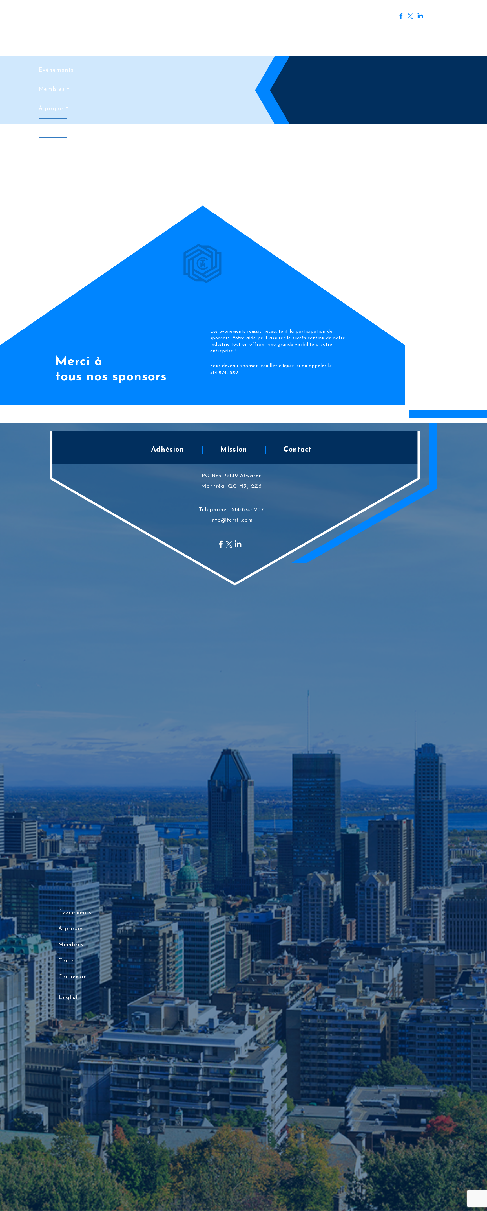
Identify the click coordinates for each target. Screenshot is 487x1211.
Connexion (440, 17)
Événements (53, 70)
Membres (52, 89)
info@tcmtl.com (231, 520)
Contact (50, 128)
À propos (51, 108)
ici (298, 366)
